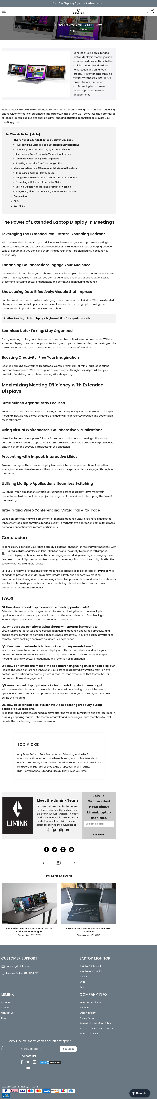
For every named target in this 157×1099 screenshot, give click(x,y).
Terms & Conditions (90, 1002)
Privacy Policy (87, 1018)
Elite (82, 987)
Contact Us (7, 1012)
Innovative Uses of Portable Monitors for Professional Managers (29, 930)
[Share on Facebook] (46, 849)
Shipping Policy (88, 1012)
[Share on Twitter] (54, 849)
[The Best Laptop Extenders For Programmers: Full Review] (43, 863)
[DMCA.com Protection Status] (50, 1062)
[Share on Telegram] (63, 849)
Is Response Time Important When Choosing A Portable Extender (56, 758)
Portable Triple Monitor (92, 966)
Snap (82, 981)
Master (83, 976)
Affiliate (5, 1007)
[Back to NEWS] (59, 863)
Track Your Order (89, 1033)
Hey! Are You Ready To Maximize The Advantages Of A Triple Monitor (58, 762)
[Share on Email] (71, 849)
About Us (6, 1002)
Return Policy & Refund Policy (95, 1023)
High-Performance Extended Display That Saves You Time (52, 771)
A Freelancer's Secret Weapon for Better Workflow (88, 930)
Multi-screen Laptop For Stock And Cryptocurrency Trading (53, 766)
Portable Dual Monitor (91, 971)
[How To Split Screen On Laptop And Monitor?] (74, 863)
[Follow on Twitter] (54, 830)
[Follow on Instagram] (34, 1062)
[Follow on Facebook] (48, 830)
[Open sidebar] (4, 553)
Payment (85, 1007)
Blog (3, 1018)
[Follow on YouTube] (67, 830)
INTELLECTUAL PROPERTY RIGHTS (96, 1028)
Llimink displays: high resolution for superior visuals (57, 318)
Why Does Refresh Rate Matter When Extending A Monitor (52, 754)
